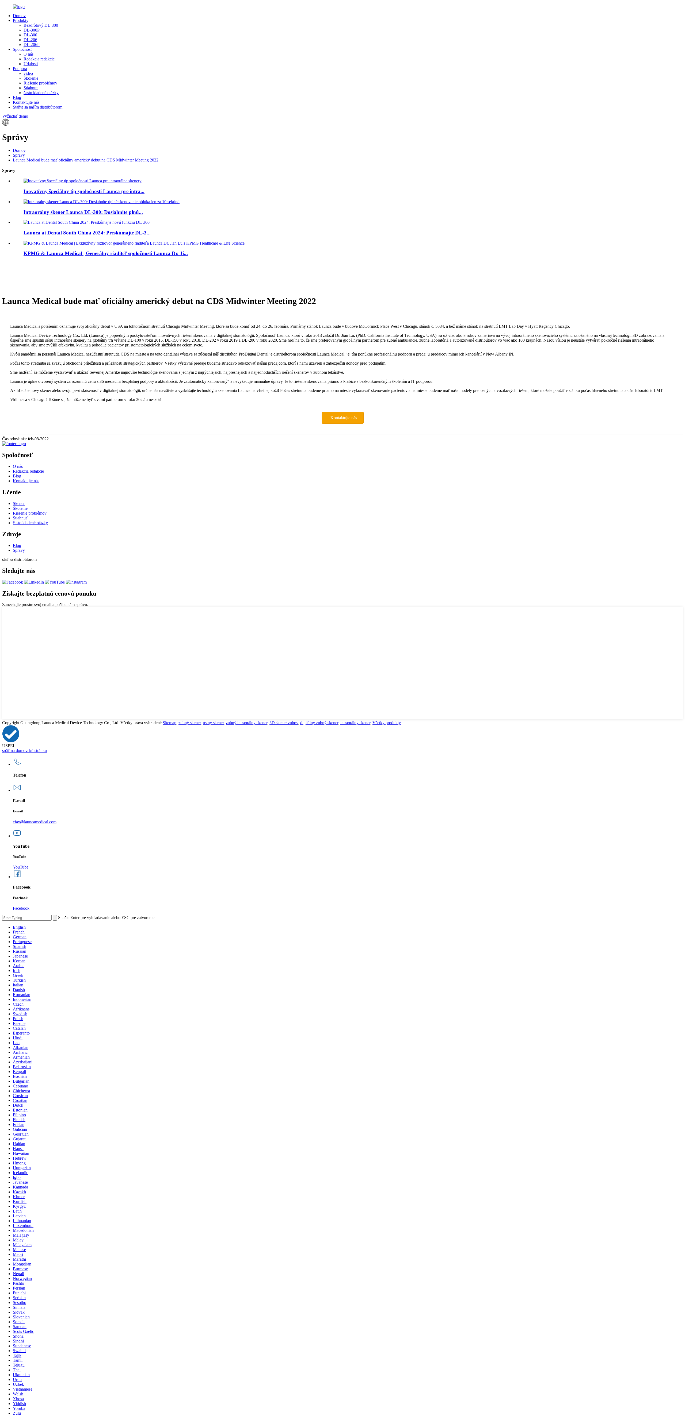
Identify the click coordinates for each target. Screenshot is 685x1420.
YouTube (20, 867)
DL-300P (32, 30)
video (28, 73)
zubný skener (189, 722)
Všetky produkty (386, 722)
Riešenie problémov (40, 83)
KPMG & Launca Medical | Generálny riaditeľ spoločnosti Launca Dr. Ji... (106, 253)
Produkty (20, 20)
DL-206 (30, 39)
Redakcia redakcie (39, 59)
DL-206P (32, 44)
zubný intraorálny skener (246, 722)
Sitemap (169, 722)
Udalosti (31, 63)
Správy (19, 155)
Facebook (21, 908)
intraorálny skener (355, 722)
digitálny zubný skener (319, 722)
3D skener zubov (283, 722)
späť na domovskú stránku (24, 750)
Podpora (20, 68)
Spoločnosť (22, 49)
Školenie (31, 78)
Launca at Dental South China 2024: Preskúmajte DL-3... (87, 233)
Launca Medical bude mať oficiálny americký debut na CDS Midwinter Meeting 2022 (85, 160)
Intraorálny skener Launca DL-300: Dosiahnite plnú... (83, 212)
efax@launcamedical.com (34, 822)
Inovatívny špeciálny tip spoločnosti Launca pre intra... (84, 191)
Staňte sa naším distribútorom (37, 107)
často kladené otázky (41, 92)
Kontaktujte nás (26, 102)
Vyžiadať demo (15, 116)
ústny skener (213, 722)
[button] (343, 418)
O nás (28, 54)
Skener (19, 503)
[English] (5, 124)
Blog (17, 97)
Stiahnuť (31, 88)
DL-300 (30, 35)
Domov (19, 15)
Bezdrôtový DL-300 (41, 25)
